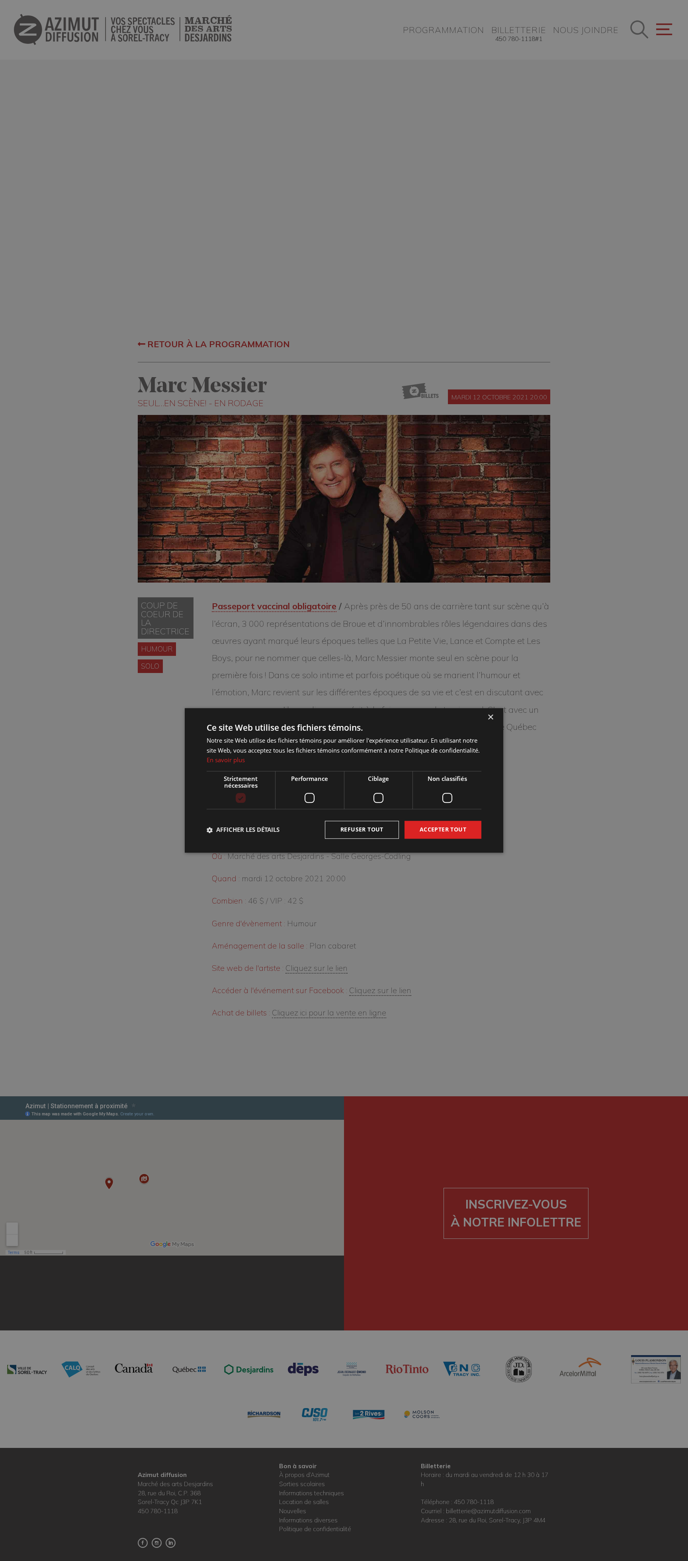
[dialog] (344, 780)
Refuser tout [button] (361, 829)
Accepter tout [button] (443, 829)
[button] (243, 829)
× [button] (490, 717)
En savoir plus (226, 760)
